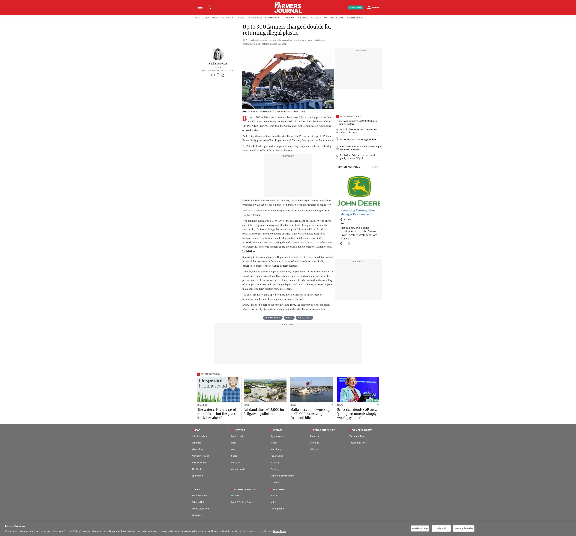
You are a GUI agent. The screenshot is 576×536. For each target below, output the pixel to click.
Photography (277, 508)
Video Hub (197, 515)
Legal (289, 317)
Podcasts (275, 495)
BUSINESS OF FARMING (245, 489)
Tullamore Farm (357, 436)
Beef (233, 442)
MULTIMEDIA (279, 489)
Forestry (275, 482)
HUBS (197, 489)
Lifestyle (314, 449)
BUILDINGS (302, 17)
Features (314, 436)
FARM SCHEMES (273, 17)
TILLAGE (240, 17)
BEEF (197, 17)
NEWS (246, 405)
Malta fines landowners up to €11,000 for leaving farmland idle (310, 414)
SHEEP (215, 17)
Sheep (234, 455)
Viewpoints (197, 449)
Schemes (196, 442)
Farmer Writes (199, 462)
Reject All (441, 528)
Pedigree (235, 462)
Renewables (277, 455)
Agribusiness (277, 436)
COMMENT (202, 405)
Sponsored (197, 475)
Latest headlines (200, 436)
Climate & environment (282, 475)
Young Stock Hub (200, 508)
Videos (274, 502)
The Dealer (197, 469)
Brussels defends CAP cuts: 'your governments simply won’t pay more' (357, 414)
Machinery (276, 449)
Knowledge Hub (200, 495)
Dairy (234, 449)
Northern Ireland (200, 455)
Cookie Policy (279, 531)
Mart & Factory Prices (242, 502)
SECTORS (277, 430)
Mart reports (237, 436)
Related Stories (210, 374)
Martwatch (236, 495)
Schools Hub (198, 502)
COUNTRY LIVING (355, 17)
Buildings (275, 469)
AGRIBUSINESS (255, 17)
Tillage (274, 442)
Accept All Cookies (464, 528)
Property (275, 462)
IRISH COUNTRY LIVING (323, 430)
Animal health (238, 469)
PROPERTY (289, 17)
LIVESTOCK (239, 430)
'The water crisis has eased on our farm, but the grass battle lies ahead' (216, 414)
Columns (314, 442)
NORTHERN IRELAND (334, 17)
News (218, 67)
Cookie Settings (420, 528)
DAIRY (206, 17)
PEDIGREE (316, 17)
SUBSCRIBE (356, 7)
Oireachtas (304, 317)
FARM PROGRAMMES (362, 430)
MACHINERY (227, 17)
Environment (273, 317)
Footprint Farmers (359, 442)
